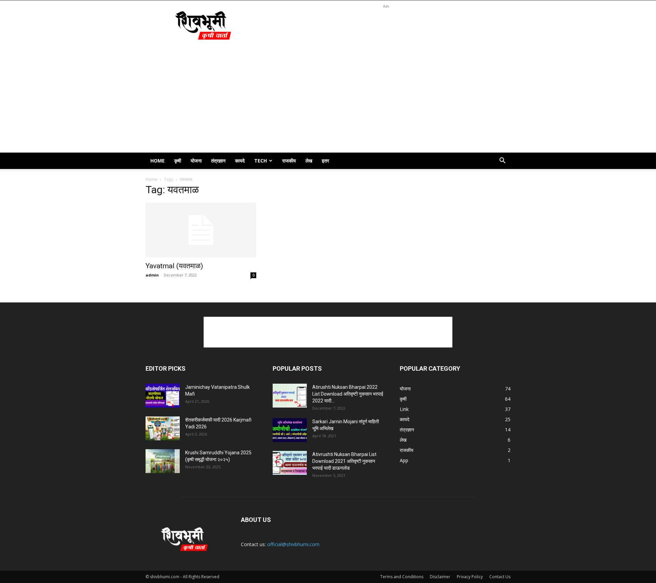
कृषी (177, 160)
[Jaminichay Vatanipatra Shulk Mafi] (163, 396)
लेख (308, 160)
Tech (260, 160)
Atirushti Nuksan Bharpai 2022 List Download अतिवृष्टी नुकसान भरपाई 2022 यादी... (347, 393)
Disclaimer (440, 577)
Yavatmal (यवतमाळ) (174, 266)
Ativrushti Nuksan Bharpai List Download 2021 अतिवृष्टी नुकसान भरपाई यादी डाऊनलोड (344, 461)
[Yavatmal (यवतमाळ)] (201, 230)
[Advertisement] (386, 25)
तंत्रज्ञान (218, 160)
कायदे (240, 160)
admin (152, 275)
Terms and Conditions (401, 577)
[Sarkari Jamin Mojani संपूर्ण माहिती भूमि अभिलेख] (290, 430)
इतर (325, 160)
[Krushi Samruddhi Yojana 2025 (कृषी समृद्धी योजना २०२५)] (163, 461)
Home (157, 160)
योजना (196, 160)
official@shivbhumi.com (293, 544)
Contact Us (499, 577)
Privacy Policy (470, 577)
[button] (502, 161)
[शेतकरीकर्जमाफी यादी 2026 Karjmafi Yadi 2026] (163, 428)
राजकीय (289, 160)
